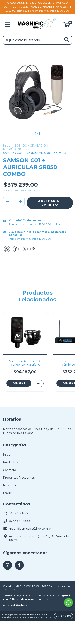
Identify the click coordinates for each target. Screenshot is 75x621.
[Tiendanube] (15, 605)
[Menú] (7, 25)
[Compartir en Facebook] (16, 250)
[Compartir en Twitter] (25, 250)
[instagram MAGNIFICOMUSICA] (7, 565)
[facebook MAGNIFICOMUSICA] (19, 565)
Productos (10, 462)
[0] (66, 25)
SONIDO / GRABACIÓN (31, 145)
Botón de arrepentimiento (30, 599)
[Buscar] (67, 40)
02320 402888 (19, 521)
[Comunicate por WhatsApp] (68, 602)
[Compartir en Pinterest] (33, 250)
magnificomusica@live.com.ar (30, 528)
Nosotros (9, 485)
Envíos (7, 493)
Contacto (9, 470)
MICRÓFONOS (13, 149)
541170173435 (18, 513)
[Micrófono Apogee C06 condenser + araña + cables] (38, 383)
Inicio (6, 145)
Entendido (63, 616)
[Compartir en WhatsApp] (7, 249)
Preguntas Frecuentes (19, 477)
